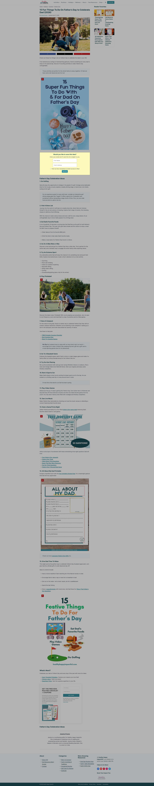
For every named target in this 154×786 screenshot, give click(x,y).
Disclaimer (99, 784)
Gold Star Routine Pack (86, 761)
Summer (51, 6)
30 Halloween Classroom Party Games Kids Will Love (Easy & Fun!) (99, 40)
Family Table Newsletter (87, 763)
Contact (44, 766)
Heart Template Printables (49, 677)
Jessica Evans (44, 15)
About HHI (45, 760)
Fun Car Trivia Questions (49, 465)
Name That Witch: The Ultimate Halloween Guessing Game (108, 41)
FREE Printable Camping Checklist (52, 335)
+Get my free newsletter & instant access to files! (65, 169)
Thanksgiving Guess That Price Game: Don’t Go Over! (99, 21)
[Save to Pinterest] (82, 54)
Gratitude (63, 770)
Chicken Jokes (46, 679)
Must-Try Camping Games (49, 339)
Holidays (46, 6)
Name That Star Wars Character (51, 463)
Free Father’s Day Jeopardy (50, 457)
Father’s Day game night (70, 409)
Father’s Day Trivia (47, 459)
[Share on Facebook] (48, 54)
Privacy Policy (65, 702)
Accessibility (105, 784)
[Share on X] (65, 54)
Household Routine (66, 766)
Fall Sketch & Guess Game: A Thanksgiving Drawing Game (109, 22)
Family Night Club (85, 766)
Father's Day (57, 6)
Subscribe (110, 2)
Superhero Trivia (47, 681)
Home (41, 6)
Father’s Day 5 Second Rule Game (52, 467)
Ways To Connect (66, 760)
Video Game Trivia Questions (50, 461)
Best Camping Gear (47, 337)
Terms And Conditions (83, 784)
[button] (50, 713)
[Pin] (42, 79)
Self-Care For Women (67, 768)
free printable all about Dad (67, 473)
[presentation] (99, 12)
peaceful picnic (51, 589)
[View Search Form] (105, 2)
